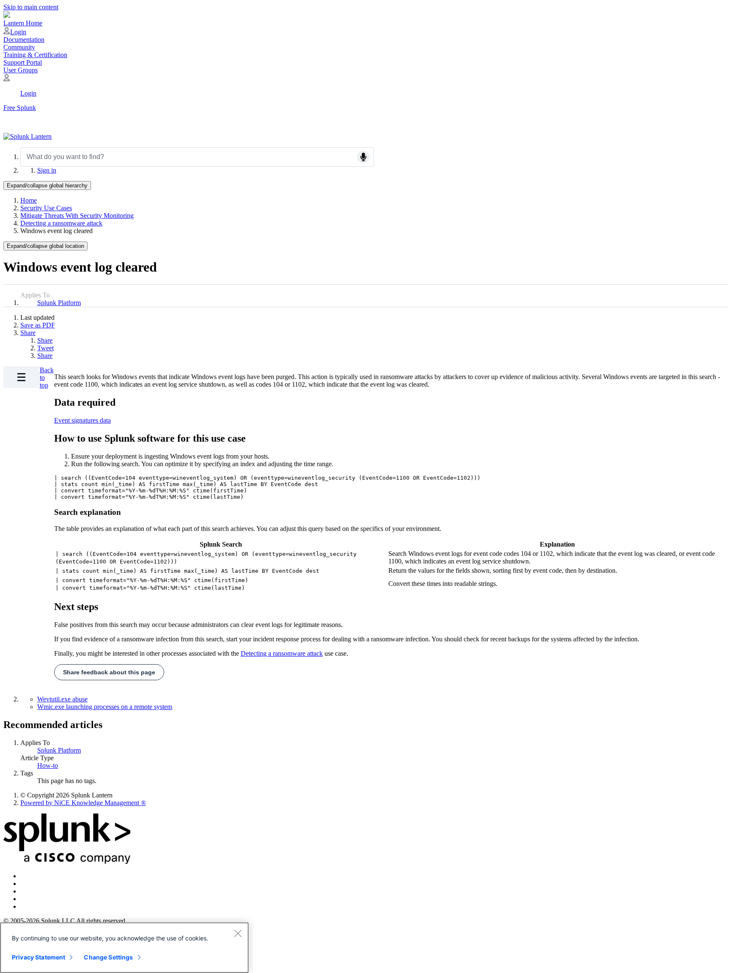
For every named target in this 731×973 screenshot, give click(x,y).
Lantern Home (22, 23)
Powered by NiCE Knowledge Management (83, 802)
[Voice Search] (363, 157)
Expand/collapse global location (45, 246)
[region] (124, 947)
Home (28, 200)
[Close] (238, 933)
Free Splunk (19, 107)
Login (18, 32)
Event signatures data (82, 420)
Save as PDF (37, 325)
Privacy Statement (38, 957)
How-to (47, 765)
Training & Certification (35, 54)
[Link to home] (27, 136)
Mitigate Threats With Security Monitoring (77, 215)
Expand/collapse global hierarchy (47, 185)
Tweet (45, 348)
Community (19, 47)
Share (28, 332)
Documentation (23, 39)
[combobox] (197, 157)
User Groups (20, 70)
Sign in (46, 170)
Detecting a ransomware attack (61, 223)
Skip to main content (30, 7)
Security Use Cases (46, 208)
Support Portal (22, 62)
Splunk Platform (59, 302)
